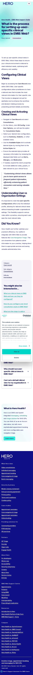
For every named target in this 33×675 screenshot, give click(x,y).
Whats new (5, 561)
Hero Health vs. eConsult (9, 638)
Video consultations (8, 467)
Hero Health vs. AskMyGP (9, 635)
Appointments (6, 587)
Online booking (6, 518)
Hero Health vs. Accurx (9, 647)
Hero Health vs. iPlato (8, 652)
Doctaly (4, 544)
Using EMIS (5, 592)
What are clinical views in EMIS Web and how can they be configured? (15, 296)
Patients (4, 589)
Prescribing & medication (9, 603)
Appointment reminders (9, 509)
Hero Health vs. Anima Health (11, 644)
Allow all (16, 351)
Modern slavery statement (10, 489)
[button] (29, 3)
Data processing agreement (10, 491)
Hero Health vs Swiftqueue (10, 649)
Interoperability (6, 600)
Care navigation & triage (9, 476)
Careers (4, 569)
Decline (16, 357)
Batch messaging (7, 479)
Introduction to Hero (8, 611)
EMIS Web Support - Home (10, 617)
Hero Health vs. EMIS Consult (11, 629)
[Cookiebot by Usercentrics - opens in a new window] (23, 316)
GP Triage (4, 541)
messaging (15, 416)
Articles (4, 578)
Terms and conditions (8, 497)
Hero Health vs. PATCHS (9, 641)
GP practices (5, 531)
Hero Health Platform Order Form (12, 614)
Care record (8, 265)
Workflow (4, 597)
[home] (10, 3)
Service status (6, 575)
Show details (23, 346)
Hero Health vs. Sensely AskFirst (12, 632)
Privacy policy (6, 494)
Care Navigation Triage (18, 238)
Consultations (8, 271)
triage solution (12, 418)
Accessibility (5, 564)
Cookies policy (6, 500)
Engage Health (6, 550)
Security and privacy (8, 566)
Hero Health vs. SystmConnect (11, 626)
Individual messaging (8, 470)
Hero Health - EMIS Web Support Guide (15, 20)
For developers (6, 558)
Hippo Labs (5, 547)
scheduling (23, 416)
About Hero (5, 572)
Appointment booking (8, 473)
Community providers (8, 525)
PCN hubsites (6, 528)
